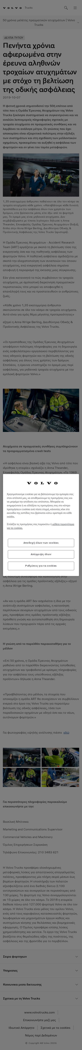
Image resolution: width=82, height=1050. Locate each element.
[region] (41, 525)
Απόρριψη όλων (41, 554)
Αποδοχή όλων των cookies (41, 542)
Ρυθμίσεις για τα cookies (41, 565)
